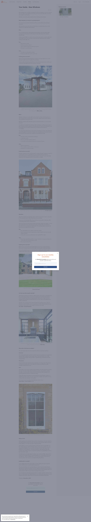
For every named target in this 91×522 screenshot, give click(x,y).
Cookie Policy (13, 519)
